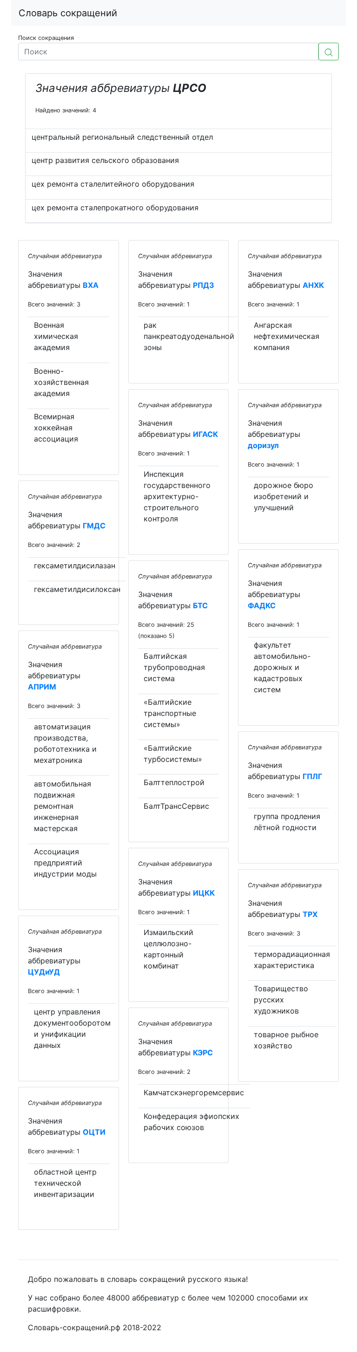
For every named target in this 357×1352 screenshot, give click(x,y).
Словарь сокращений (68, 13)
